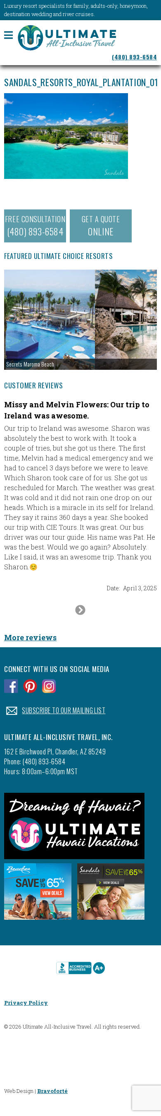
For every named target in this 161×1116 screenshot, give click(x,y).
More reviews (30, 637)
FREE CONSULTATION (35, 226)
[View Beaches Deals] (37, 922)
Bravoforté (52, 1091)
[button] (80, 320)
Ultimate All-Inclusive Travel (66, 38)
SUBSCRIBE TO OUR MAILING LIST (63, 710)
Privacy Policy (26, 1002)
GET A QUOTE (101, 226)
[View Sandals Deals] (110, 922)
